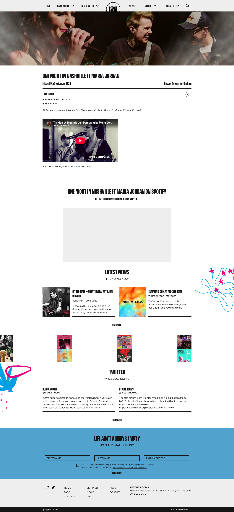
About (114, 487)
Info (89, 496)
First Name (54, 458)
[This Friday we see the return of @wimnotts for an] (124, 342)
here (88, 166)
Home (67, 487)
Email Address (155, 458)
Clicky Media (185, 509)
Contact (69, 496)
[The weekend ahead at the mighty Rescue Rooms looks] (64, 342)
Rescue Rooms (131, 110)
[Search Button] (187, 5)
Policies (115, 492)
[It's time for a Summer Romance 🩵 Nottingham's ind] (184, 356)
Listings (92, 487)
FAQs (67, 492)
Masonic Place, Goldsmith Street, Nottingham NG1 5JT (160, 490)
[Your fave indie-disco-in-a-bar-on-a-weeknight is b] (124, 356)
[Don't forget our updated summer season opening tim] (64, 356)
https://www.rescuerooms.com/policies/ (130, 467)
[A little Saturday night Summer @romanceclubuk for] (184, 342)
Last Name (103, 458)
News (90, 492)
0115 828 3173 (138, 493)
